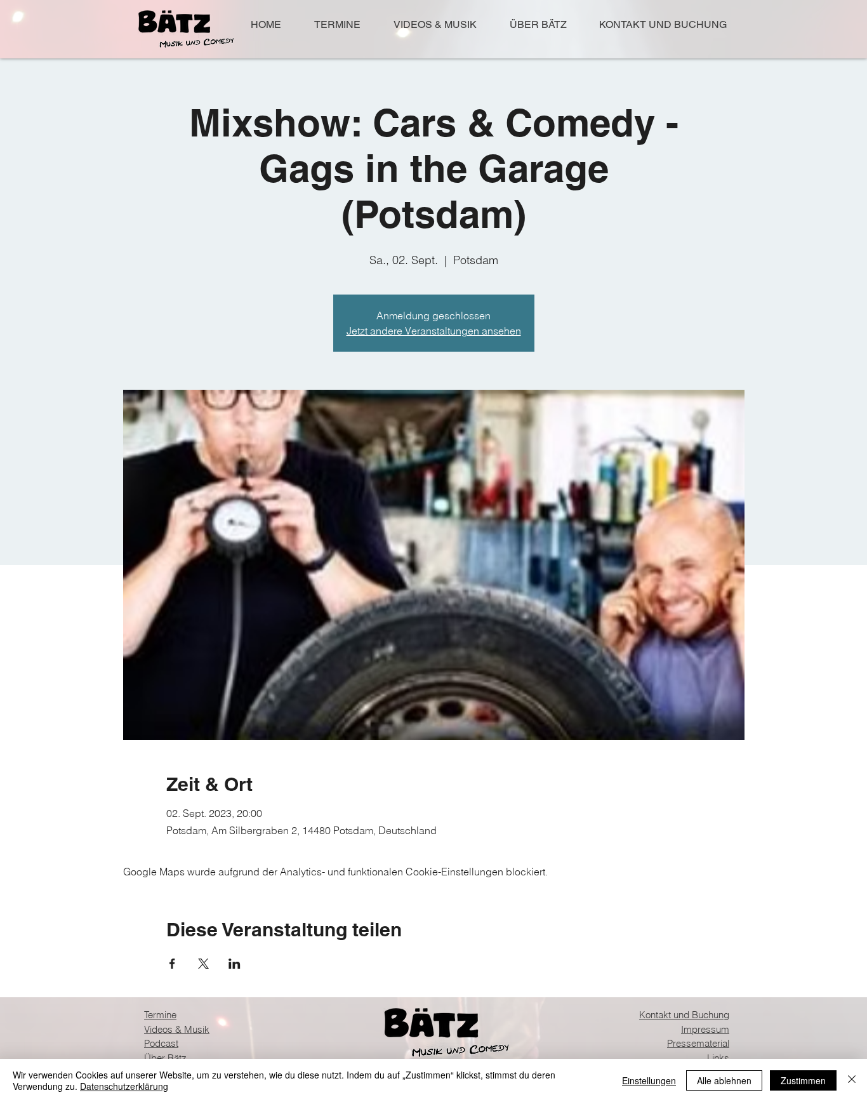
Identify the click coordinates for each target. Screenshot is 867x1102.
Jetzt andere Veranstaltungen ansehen (434, 330)
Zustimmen (803, 1080)
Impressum (705, 1029)
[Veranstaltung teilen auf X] (203, 964)
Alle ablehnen (724, 1080)
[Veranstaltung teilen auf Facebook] (172, 964)
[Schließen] (851, 1080)
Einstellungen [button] (649, 1080)
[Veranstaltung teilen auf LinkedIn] (234, 964)
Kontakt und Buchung (684, 1015)
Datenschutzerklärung (124, 1086)
